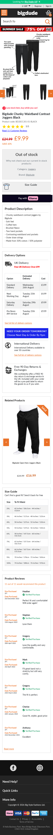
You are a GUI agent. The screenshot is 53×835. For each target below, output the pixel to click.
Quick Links (10, 790)
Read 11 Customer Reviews (14, 131)
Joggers (32, 169)
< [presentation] (6, 442)
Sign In (48, 6)
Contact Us (14, 819)
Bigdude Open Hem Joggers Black (26, 463)
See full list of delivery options (18, 323)
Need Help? (10, 781)
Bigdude (30, 175)
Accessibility (37, 819)
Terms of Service (26, 822)
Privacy (25, 819)
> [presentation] (47, 442)
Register (38, 6)
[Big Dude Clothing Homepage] (28, 13)
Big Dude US (31, 2)
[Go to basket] (49, 13)
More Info (9, 799)
